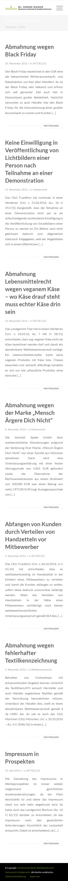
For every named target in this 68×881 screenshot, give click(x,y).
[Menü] (58, 7)
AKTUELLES (39, 63)
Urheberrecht (40, 189)
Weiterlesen (51, 125)
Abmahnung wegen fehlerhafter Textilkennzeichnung (31, 653)
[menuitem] (16, 876)
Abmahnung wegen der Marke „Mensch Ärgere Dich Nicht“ (30, 413)
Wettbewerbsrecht (41, 669)
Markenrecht (38, 429)
